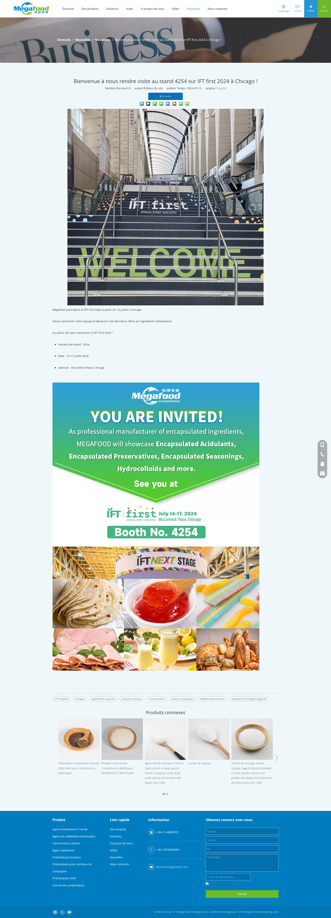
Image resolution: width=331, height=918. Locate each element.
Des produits (90, 9)
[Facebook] (55, 912)
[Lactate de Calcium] (208, 739)
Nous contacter (218, 9)
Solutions (112, 9)
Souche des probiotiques (68, 885)
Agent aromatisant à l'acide (70, 829)
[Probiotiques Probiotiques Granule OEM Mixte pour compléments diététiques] (79, 739)
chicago (79, 699)
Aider (129, 9)
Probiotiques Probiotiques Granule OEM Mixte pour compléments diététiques (78, 768)
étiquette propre (132, 699)
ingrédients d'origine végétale (248, 699)
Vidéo (175, 9)
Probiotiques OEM (64, 878)
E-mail (297, 10)
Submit (242, 894)
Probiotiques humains (66, 857)
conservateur (157, 699)
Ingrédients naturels (103, 699)
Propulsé (220, 88)
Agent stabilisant (63, 850)
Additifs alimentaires (212, 699)
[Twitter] (62, 912)
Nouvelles (193, 9)
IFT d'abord (61, 699)
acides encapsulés (182, 699)
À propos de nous (152, 9)
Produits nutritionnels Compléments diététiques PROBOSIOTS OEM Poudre (118, 768)
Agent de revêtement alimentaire (73, 836)
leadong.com (270, 912)
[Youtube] (69, 912)
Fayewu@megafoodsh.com (172, 867)
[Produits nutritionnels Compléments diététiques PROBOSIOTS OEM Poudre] (122, 739)
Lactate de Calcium (199, 763)
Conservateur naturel (66, 843)
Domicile (68, 9)
